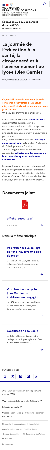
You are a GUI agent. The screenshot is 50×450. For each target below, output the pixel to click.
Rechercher (44, 4)
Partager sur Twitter (13, 376)
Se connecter (7, 444)
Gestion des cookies (11, 434)
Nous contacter (20, 424)
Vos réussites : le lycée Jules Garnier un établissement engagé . (22, 293)
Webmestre (36, 79)
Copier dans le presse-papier (36, 376)
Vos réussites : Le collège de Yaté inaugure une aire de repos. (24, 252)
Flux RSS (8, 438)
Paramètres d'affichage (35, 434)
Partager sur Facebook (5, 376)
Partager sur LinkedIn (20, 376)
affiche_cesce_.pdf (19, 218)
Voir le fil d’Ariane (9, 35)
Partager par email (28, 376)
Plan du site (6, 424)
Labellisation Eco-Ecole (22, 331)
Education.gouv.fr (10, 407)
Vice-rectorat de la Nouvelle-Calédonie (20, 401)
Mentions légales (30, 429)
